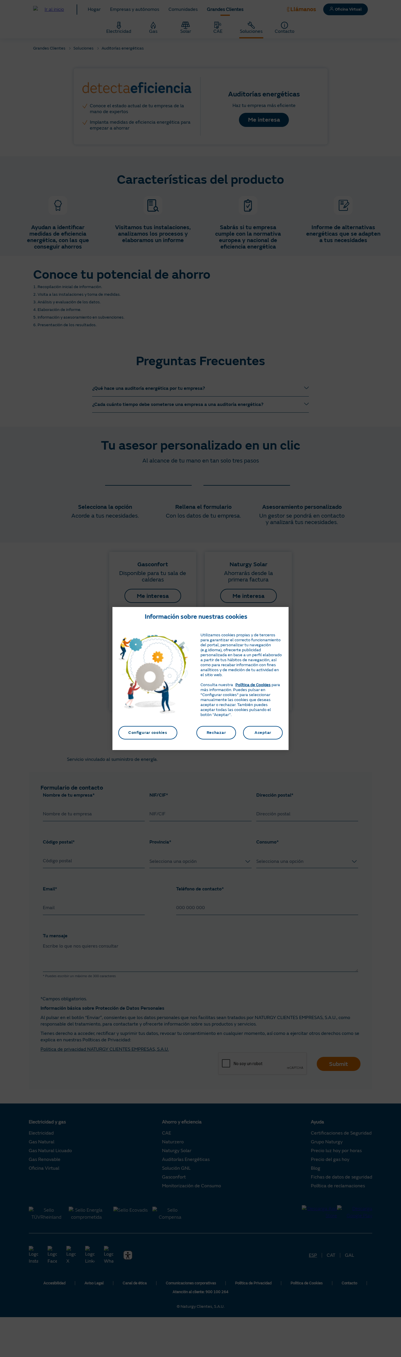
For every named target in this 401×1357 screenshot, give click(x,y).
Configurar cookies (147, 732)
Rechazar (216, 732)
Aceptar (263, 732)
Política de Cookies (253, 684)
